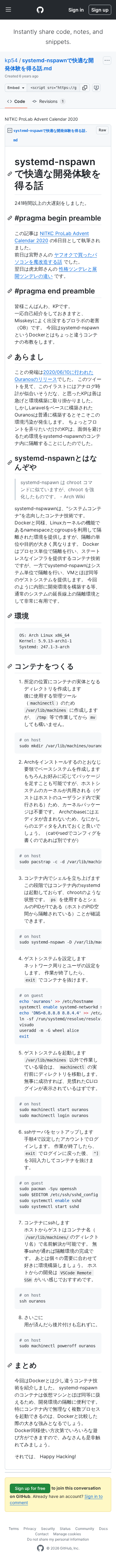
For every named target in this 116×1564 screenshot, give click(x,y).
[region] (58, 808)
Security (48, 1528)
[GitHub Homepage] (40, 1548)
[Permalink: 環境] (10, 616)
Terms (14, 1528)
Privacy (29, 1528)
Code (19, 101)
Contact (41, 1534)
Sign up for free (30, 1488)
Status (65, 1528)
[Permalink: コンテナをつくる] (10, 666)
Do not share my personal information (58, 1539)
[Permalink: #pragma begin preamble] (10, 218)
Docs (103, 1528)
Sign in (76, 10)
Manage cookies (67, 1534)
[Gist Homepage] (40, 9)
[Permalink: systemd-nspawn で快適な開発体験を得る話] (10, 174)
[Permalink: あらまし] (10, 356)
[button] (85, 88)
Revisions (51, 101)
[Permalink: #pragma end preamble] (10, 291)
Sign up (100, 10)
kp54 (11, 60)
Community (84, 1528)
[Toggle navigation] (8, 10)
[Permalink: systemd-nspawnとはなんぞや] (10, 462)
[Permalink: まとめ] (10, 1365)
